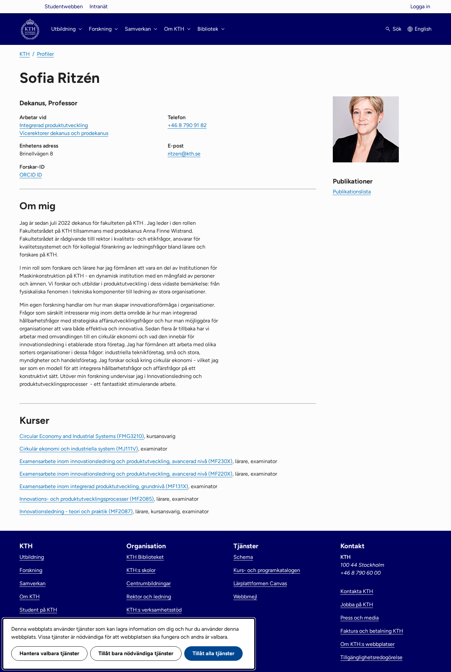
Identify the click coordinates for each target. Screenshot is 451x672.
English (423, 29)
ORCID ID (30, 175)
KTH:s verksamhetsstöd (154, 610)
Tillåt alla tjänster (213, 653)
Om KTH (29, 596)
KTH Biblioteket (145, 557)
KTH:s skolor (141, 570)
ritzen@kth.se (184, 154)
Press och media (359, 618)
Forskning (30, 570)
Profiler (45, 54)
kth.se (30, 6)
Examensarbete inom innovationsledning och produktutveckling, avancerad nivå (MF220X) (125, 474)
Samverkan (32, 583)
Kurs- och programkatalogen (266, 570)
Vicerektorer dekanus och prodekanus (63, 133)
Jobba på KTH (356, 604)
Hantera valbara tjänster (49, 653)
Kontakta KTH (356, 591)
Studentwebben (64, 6)
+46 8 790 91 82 (187, 125)
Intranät (98, 6)
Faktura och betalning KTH (371, 631)
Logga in (420, 6)
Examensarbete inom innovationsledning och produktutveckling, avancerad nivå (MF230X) (125, 461)
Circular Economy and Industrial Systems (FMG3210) (81, 436)
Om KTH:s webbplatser (367, 644)
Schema (243, 557)
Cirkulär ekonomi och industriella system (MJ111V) (78, 449)
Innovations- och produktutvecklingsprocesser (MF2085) (86, 499)
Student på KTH (38, 610)
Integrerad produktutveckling (53, 125)
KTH (24, 54)
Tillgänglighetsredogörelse (371, 657)
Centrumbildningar (148, 583)
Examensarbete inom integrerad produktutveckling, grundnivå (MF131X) (103, 486)
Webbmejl (245, 596)
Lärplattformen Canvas (260, 583)
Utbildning (31, 557)
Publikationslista (352, 191)
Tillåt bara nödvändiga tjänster (135, 653)
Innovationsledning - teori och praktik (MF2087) (76, 511)
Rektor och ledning (148, 596)
